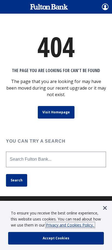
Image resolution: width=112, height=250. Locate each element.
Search (17, 180)
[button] (105, 208)
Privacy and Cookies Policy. (70, 225)
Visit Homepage (56, 112)
